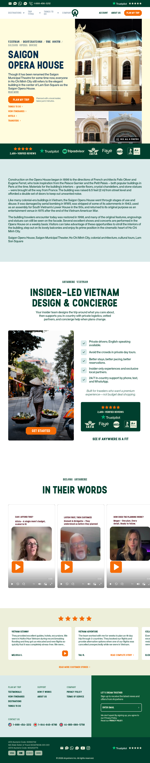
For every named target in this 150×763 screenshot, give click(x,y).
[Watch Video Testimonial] (65, 653)
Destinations (32, 41)
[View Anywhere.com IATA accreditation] (93, 151)
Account (103, 12)
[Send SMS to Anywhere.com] (15, 3)
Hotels (11, 116)
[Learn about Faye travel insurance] (107, 151)
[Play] (17, 567)
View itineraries (16, 111)
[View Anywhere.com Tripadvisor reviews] (73, 151)
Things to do (14, 106)
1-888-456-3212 (42, 3)
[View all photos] (108, 65)
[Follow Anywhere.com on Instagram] (88, 748)
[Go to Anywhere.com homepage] (75, 13)
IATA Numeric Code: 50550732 (22, 742)
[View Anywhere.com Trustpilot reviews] (127, 3)
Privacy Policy (116, 720)
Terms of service (75, 696)
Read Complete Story (121, 655)
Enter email (108, 707)
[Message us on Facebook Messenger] (25, 3)
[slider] (10, 578)
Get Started (41, 431)
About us (116, 12)
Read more (13, 92)
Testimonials (15, 692)
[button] (12, 584)
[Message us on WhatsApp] (20, 3)
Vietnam (13, 41)
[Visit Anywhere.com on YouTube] (83, 748)
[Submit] (139, 707)
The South (53, 41)
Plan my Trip (133, 12)
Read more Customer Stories (73, 667)
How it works (45, 692)
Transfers (13, 121)
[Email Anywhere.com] (10, 3)
